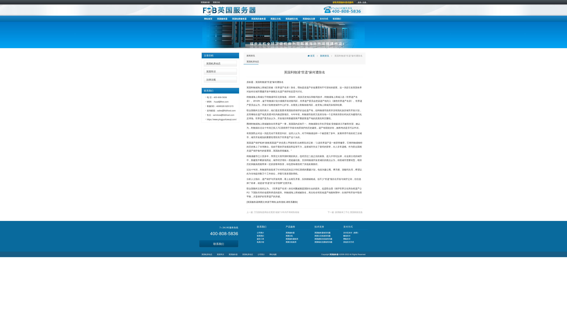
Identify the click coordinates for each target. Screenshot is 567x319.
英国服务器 (205, 2)
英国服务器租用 (292, 238)
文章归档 (208, 55)
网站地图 (273, 254)
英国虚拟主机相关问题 (323, 238)
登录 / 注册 (362, 2)
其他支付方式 (348, 242)
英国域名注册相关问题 (323, 242)
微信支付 (346, 235)
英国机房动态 (213, 63)
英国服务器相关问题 (322, 232)
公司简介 (260, 232)
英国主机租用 (291, 242)
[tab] (220, 55)
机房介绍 (260, 242)
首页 (312, 55)
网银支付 (346, 238)
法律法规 (211, 79)
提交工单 (260, 238)
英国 (257, 81)
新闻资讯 (251, 55)
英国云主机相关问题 (322, 235)
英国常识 (211, 71)
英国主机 (216, 2)
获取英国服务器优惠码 (343, 2)
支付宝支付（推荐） (351, 232)
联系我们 (218, 244)
